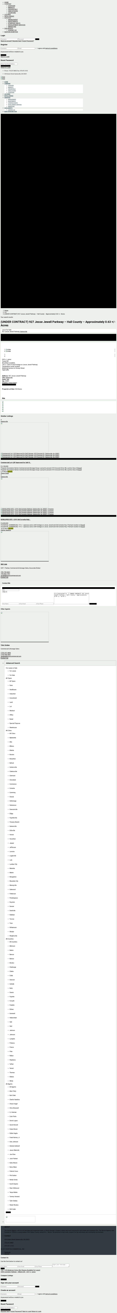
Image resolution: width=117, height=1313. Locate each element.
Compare (3, 1279)
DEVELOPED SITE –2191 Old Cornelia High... (15, 519)
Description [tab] (8, 335)
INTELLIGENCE (9, 16)
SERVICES (7, 97)
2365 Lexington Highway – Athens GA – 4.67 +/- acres (18, 1272)
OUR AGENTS (8, 28)
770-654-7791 (5, 574)
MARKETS (11, 7)
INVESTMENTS (13, 21)
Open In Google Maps (9, 384)
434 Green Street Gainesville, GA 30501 (17, 1239)
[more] (80, 468)
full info (10, 471)
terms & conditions (51, 48)
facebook (7, 1252)
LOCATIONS (12, 13)
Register (3, 55)
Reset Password (5, 66)
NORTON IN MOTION (11, 32)
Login (37, 39)
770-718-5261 (5, 572)
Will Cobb (4, 564)
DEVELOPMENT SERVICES (16, 25)
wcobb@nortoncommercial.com (11, 575)
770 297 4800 (8, 1243)
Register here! (5, 1311)
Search (8, 1212)
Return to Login (5, 67)
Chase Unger (5, 473)
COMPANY (7, 83)
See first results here (17, 307)
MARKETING (12, 27)
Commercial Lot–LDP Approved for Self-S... (16, 462)
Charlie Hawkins (6, 530)
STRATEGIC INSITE (14, 23)
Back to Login (5, 57)
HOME (6, 2)
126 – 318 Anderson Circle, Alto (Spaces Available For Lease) (20, 1270)
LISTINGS (7, 14)
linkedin (6, 1254)
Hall (8, 379)
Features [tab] (7, 340)
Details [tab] (6, 338)
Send (2, 1268)
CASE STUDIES (13, 11)
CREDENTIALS (12, 9)
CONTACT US (12, 30)
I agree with (47, 48)
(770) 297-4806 (6, 653)
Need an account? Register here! (11, 41)
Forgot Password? (28, 41)
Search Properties (6, 307)
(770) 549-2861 (6, 654)
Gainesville (23, 331)
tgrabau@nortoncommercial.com (11, 656)
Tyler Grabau (5, 645)
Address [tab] (7, 336)
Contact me (4, 577)
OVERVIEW (11, 6)
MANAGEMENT (13, 20)
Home (6, 310)
